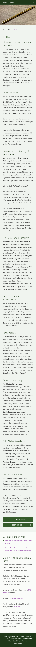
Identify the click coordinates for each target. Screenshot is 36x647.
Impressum (18, 643)
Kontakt (29, 637)
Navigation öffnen (8, 2)
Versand (25, 641)
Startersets (17, 607)
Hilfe (9, 641)
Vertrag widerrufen (11, 637)
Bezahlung (16, 641)
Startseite (15, 30)
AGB (6, 639)
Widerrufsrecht (15, 639)
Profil (22, 637)
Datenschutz (27, 639)
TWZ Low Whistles (16, 598)
